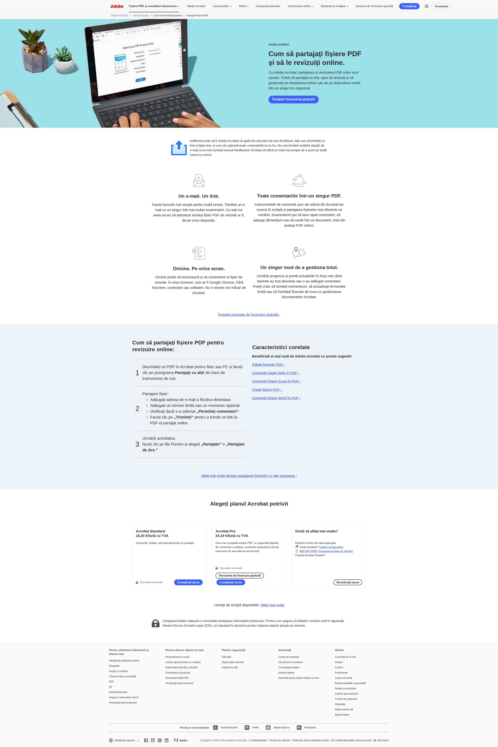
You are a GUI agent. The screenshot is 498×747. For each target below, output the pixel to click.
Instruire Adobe (286, 672)
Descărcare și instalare (290, 662)
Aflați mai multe (272, 605)
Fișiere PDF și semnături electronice (153, 6)
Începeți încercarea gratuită (293, 99)
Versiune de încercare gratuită (374, 6)
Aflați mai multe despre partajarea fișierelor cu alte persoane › (249, 476)
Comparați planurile (268, 6)
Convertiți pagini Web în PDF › (275, 373)
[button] (426, 6)
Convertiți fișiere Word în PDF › (276, 398)
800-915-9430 (308, 551)
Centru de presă (343, 678)
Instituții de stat (230, 667)
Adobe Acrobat (196, 6)
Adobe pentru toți (344, 709)
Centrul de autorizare (346, 699)
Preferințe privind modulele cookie (311, 740)
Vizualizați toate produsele (123, 702)
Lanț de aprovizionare (346, 693)
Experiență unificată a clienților (181, 667)
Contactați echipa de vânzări (335, 551)
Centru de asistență (288, 657)
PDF (111, 681)
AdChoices (383, 740)
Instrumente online (299, 6)
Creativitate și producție (177, 672)
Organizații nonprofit (232, 662)
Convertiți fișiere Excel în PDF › (276, 381)
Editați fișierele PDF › (268, 365)
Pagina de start (119, 15)
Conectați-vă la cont (345, 657)
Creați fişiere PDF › (267, 390)
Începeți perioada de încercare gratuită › (249, 315)
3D (110, 687)
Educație (226, 657)
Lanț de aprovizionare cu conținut (183, 662)
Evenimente (341, 672)
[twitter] (160, 740)
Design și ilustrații (118, 671)
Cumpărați (409, 6)
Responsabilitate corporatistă (350, 683)
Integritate (340, 704)
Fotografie (114, 666)
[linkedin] (166, 740)
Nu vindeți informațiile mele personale (351, 740)
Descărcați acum (348, 582)
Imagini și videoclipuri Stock (123, 697)
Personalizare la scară (177, 657)
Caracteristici (221, 6)
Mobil (242, 6)
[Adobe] (117, 6)
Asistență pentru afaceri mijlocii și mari (298, 678)
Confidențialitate (258, 740)
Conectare (441, 6)
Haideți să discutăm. (331, 547)
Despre (339, 662)
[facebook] (146, 740)
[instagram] (153, 740)
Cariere (339, 667)
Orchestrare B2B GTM (177, 678)
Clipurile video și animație (122, 676)
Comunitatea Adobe (288, 667)
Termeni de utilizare (279, 740)
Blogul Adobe (342, 714)
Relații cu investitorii (345, 688)
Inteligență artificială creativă (124, 660)
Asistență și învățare (333, 6)
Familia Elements (118, 692)
